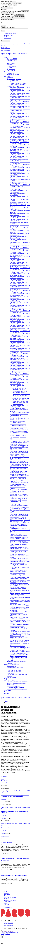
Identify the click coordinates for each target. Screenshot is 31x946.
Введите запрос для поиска (8, 27)
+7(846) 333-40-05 (5, 48)
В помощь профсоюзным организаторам (18, 681)
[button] (5, 57)
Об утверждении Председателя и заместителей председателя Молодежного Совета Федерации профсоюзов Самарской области (19, 462)
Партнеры (9, 67)
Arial (10, 3)
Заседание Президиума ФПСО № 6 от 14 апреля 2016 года (19, 383)
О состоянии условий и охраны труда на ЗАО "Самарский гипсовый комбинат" (20, 530)
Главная (6, 701)
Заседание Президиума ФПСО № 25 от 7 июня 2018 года (20, 311)
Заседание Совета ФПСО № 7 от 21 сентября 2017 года (19, 337)
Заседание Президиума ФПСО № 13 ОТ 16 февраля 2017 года (20, 357)
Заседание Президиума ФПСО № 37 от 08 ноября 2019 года (20, 271)
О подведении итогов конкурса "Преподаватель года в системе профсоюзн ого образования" (18, 657)
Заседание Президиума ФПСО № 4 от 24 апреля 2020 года (19, 254)
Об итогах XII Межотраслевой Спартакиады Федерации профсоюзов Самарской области (19, 444)
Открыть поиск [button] (5, 53)
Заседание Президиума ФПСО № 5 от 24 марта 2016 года (19, 386)
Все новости (10, 73)
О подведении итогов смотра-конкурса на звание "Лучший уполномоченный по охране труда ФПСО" (19, 589)
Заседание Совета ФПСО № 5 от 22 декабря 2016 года (19, 360)
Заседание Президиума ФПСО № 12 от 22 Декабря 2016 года (20, 363)
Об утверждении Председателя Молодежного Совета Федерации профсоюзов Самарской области (19, 514)
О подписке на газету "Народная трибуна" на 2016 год (19, 447)
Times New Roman (16, 3)
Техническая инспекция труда (15, 667)
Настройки (3, 9)
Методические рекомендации (18, 83)
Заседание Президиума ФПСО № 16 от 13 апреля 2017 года (20, 348)
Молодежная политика (13, 669)
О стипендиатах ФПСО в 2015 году (20, 465)
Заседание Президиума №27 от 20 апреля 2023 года (19, 174)
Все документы (5, 836)
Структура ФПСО (12, 59)
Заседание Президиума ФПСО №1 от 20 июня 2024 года (19, 142)
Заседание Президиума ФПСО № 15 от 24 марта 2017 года (20, 351)
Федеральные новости (13, 74)
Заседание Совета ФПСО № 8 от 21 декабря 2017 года (19, 328)
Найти (2, 30)
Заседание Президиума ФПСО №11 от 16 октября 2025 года (19, 104)
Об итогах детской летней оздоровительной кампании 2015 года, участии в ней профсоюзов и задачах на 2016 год (19, 456)
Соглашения (13, 81)
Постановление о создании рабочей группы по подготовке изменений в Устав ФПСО (20, 601)
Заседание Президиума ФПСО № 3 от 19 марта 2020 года (19, 260)
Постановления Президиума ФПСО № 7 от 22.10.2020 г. (20, 245)
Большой (11, 13)
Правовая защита (11, 666)
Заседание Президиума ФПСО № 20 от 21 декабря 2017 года (20, 331)
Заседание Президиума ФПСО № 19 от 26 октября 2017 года (20, 334)
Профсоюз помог (8, 35)
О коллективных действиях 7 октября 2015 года (18, 503)
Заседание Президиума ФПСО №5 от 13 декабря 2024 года (19, 131)
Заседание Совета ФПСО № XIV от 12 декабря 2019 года (20, 265)
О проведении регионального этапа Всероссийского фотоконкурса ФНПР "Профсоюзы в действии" (20, 581)
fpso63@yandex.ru (5, 50)
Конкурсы (9, 64)
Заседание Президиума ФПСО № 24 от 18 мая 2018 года (20, 314)
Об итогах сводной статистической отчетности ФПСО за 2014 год (19, 641)
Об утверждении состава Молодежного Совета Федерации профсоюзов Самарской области (19, 451)
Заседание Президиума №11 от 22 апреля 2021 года (19, 228)
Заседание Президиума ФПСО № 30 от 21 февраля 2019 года (20, 294)
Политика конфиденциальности (9, 932)
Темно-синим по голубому (18, 18)
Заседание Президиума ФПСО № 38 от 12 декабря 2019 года (20, 268)
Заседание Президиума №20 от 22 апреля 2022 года (19, 194)
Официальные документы (14, 79)
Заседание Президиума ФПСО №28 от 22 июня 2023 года (20, 171)
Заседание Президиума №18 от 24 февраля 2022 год (19, 202)
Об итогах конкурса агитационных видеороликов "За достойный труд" (19, 440)
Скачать (3, 802)
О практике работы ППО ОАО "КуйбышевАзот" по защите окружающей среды (18, 491)
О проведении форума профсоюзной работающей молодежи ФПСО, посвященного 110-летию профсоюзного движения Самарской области (20, 595)
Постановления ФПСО (13, 86)
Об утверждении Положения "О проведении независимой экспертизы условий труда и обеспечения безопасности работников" (19, 485)
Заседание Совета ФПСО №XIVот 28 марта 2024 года (19, 151)
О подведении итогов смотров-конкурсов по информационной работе (19, 526)
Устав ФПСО (10, 77)
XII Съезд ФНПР (11, 663)
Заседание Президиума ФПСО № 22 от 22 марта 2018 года (20, 323)
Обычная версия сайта (6, 8)
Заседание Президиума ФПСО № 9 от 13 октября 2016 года (19, 374)
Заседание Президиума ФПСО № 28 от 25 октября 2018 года (20, 305)
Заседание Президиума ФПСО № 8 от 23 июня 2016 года (19, 377)
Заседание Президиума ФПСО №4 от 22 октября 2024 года (19, 134)
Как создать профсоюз (10, 33)
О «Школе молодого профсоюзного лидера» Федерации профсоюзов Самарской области (19, 414)
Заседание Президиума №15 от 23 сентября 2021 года (19, 217)
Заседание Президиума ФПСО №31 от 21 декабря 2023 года (20, 162)
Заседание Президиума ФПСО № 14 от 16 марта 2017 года (20, 354)
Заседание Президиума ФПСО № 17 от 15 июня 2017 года (20, 343)
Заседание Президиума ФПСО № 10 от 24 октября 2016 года (20, 368)
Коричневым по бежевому (7, 19)
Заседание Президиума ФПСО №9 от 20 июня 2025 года (19, 114)
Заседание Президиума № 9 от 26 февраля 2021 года (19, 237)
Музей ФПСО (11, 63)
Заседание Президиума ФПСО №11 (19, 102)
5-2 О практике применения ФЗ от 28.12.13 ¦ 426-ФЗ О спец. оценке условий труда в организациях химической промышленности (21, 401)
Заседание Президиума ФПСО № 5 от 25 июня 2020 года (19, 251)
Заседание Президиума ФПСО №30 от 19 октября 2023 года (20, 165)
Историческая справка (13, 61)
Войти (2, 779)
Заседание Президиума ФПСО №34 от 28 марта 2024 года (20, 148)
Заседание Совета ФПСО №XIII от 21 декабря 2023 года (19, 159)
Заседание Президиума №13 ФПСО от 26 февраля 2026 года (20, 94)
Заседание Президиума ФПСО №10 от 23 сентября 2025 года (20, 106)
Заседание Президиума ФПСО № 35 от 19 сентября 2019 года (20, 280)
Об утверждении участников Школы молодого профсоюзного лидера (20, 632)
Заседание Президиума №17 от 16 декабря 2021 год (19, 208)
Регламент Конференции (13, 686)
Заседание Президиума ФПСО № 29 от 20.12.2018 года (20, 300)
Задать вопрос (11, 69)
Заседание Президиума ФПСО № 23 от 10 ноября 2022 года (20, 185)
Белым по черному (5, 18)
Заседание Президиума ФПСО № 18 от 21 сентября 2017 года (20, 340)
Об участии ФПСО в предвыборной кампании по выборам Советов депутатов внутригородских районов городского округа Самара (20, 561)
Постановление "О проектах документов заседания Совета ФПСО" (18, 437)
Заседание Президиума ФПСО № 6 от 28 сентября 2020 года (19, 248)
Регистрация (4, 780)
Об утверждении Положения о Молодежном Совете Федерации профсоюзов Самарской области (19, 495)
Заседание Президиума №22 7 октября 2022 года (18, 188)
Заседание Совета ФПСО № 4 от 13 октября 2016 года (19, 371)
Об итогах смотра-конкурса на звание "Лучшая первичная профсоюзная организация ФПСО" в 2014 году (20, 566)
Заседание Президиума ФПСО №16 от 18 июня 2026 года (20, 91)
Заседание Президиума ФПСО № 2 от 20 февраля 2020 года (19, 263)
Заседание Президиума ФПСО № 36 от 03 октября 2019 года (20, 277)
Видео (5, 36)
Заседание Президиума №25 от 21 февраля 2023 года (19, 177)
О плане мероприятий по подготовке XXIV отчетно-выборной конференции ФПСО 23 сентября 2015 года (20, 636)
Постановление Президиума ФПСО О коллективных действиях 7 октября (20, 110)
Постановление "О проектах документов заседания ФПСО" (18, 517)
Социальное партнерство (14, 670)
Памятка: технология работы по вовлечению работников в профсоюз (17, 688)
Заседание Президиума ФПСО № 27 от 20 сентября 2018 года (20, 308)
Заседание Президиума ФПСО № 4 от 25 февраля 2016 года (19, 406)
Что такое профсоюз (12, 60)
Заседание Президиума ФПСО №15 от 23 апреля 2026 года (20, 88)
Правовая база (14, 80)
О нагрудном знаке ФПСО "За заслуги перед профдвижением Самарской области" (18, 500)
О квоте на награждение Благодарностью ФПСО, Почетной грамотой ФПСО (19, 418)
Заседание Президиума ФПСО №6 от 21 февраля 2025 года (19, 125)
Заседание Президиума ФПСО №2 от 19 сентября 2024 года (19, 139)
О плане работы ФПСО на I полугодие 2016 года (17, 421)
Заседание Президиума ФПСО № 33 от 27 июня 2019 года (20, 283)
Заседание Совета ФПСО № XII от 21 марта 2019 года (19, 288)
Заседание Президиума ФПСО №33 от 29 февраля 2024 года (20, 154)
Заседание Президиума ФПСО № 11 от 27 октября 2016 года (20, 366)
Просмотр (3, 799)
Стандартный (25, 11)
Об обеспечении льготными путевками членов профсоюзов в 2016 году (19, 410)
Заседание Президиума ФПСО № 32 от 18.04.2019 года (20, 285)
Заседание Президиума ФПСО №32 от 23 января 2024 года (20, 157)
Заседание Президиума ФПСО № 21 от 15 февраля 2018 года (20, 326)
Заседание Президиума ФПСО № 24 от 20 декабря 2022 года (20, 182)
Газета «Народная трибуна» (14, 671)
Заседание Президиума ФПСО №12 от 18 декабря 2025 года (20, 96)
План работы (10, 660)
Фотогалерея (7, 38)
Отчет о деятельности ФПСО (18, 84)
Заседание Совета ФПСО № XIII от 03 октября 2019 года (19, 274)
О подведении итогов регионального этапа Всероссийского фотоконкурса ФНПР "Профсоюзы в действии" (19, 535)
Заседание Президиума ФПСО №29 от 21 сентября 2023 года (20, 168)
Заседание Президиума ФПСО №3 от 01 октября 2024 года (19, 137)
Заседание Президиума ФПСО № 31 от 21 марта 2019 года (20, 291)
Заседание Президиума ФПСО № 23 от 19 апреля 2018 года (20, 320)
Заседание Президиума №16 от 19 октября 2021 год (19, 214)
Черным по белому (19, 16)
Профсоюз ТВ (11, 70)
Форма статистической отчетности (16, 661)
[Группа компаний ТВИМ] (15, 916)
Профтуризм (10, 673)
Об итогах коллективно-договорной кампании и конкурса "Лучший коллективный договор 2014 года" (20, 521)
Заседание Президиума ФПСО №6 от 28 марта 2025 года (19, 122)
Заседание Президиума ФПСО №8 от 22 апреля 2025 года (19, 116)
